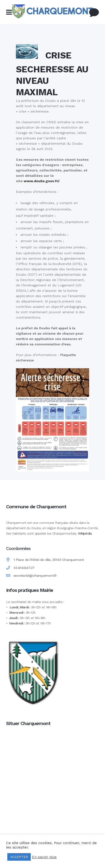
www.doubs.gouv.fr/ (41, 181)
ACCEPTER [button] (19, 857)
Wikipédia (85, 533)
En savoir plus (44, 857)
